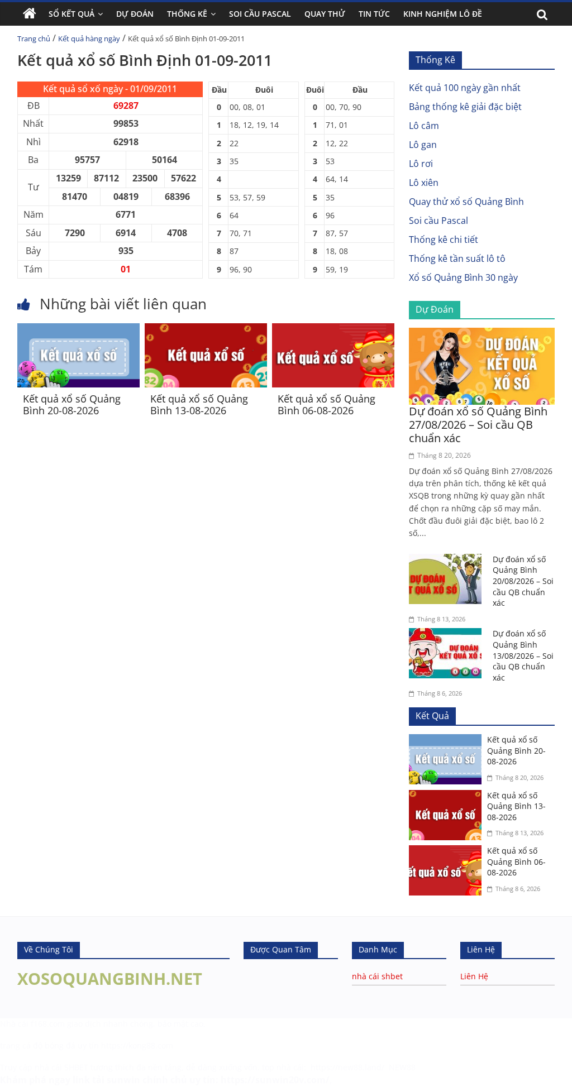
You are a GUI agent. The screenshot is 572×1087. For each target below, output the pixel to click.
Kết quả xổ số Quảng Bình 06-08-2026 (326, 405)
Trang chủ (33, 38)
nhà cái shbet (377, 976)
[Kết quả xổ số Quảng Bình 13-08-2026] (206, 330)
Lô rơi (421, 163)
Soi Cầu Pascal (260, 13)
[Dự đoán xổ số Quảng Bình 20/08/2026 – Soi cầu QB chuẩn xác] (448, 560)
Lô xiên (423, 182)
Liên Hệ (474, 976)
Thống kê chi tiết (443, 239)
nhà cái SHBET (61, 1067)
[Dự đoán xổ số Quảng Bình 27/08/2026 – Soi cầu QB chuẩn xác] (482, 334)
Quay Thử (324, 13)
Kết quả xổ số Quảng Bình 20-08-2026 (72, 405)
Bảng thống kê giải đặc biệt (465, 106)
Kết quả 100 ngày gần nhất (465, 88)
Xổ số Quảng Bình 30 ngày (463, 277)
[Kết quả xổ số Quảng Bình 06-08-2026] (333, 330)
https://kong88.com (137, 1045)
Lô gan (423, 144)
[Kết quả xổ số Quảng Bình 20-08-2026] (78, 330)
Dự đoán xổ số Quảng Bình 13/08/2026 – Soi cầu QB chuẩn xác (523, 655)
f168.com (48, 1023)
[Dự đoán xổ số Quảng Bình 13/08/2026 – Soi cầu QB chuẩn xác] (448, 635)
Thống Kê (187, 13)
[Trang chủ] (29, 14)
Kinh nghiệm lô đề (442, 13)
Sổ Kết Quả (71, 13)
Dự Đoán (135, 13)
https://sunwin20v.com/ (275, 1080)
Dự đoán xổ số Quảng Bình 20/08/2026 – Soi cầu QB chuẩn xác (523, 581)
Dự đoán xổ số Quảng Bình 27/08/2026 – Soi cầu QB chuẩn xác (478, 425)
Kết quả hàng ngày (89, 38)
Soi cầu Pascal (438, 220)
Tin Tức (374, 13)
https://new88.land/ (347, 1067)
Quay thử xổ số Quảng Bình (466, 201)
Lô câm (424, 125)
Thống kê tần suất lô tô (457, 258)
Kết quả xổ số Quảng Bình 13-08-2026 (199, 405)
